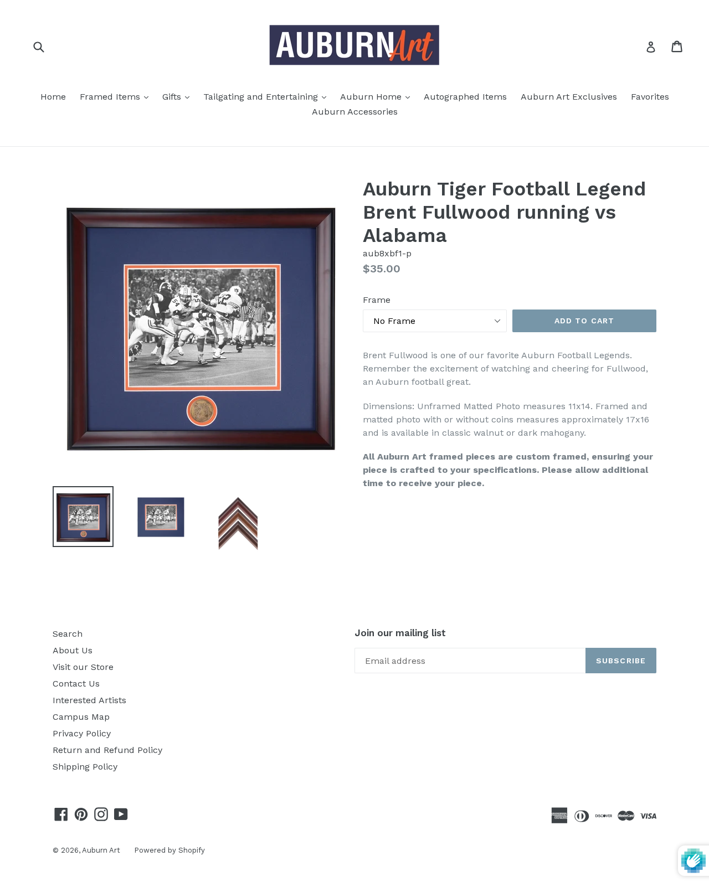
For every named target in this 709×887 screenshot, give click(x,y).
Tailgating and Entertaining (267, 96)
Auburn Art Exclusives (569, 96)
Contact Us (76, 683)
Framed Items (117, 96)
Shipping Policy (85, 766)
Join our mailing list (400, 632)
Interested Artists (89, 700)
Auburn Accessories (355, 111)
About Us (73, 650)
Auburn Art (101, 850)
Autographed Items (465, 96)
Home (53, 96)
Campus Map (81, 716)
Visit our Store (83, 667)
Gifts (178, 96)
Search (68, 633)
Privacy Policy (82, 733)
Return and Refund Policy (107, 750)
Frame (377, 300)
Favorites (650, 96)
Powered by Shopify (169, 850)
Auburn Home (377, 96)
